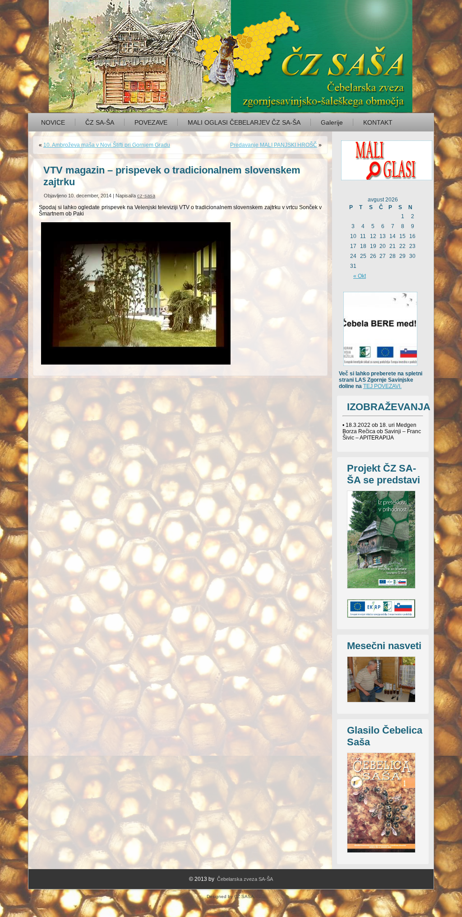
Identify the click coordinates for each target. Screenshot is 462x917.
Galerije (332, 122)
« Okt (359, 276)
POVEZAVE (150, 122)
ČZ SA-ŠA (99, 122)
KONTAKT (378, 122)
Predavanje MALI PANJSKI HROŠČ (273, 145)
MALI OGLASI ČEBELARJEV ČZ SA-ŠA (244, 122)
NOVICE (53, 122)
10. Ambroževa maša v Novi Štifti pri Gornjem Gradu (106, 145)
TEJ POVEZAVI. (382, 386)
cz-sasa (146, 195)
